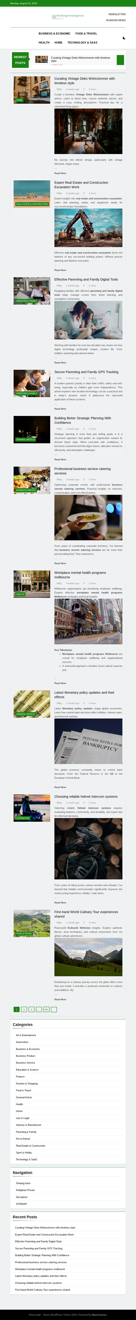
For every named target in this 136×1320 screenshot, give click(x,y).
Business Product (25, 1055)
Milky (59, 89)
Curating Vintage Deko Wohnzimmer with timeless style (80, 59)
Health (44, 42)
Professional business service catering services (41, 1262)
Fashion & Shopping (27, 1083)
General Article (25, 439)
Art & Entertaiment (26, 1035)
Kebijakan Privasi (25, 1190)
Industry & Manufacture (28, 1124)
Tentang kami (23, 1183)
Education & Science (27, 1069)
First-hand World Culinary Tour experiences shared (42, 1289)
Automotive (22, 818)
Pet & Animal (23, 1138)
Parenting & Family (26, 301)
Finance (20, 1076)
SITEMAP (21, 1203)
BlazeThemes (99, 1314)
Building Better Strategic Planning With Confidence (42, 1255)
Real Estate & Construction (32, 204)
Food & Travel (86, 33)
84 (46, 1009)
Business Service (26, 490)
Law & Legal (22, 1118)
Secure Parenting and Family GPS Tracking (86, 372)
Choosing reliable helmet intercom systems (86, 796)
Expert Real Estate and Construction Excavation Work (44, 1234)
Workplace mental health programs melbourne (40, 1269)
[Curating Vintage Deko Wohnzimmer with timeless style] (41, 59)
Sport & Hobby (24, 1152)
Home (59, 42)
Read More (60, 173)
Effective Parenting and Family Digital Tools (86, 279)
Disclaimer (22, 1197)
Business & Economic (54, 33)
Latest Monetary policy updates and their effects (41, 1275)
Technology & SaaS (82, 42)
